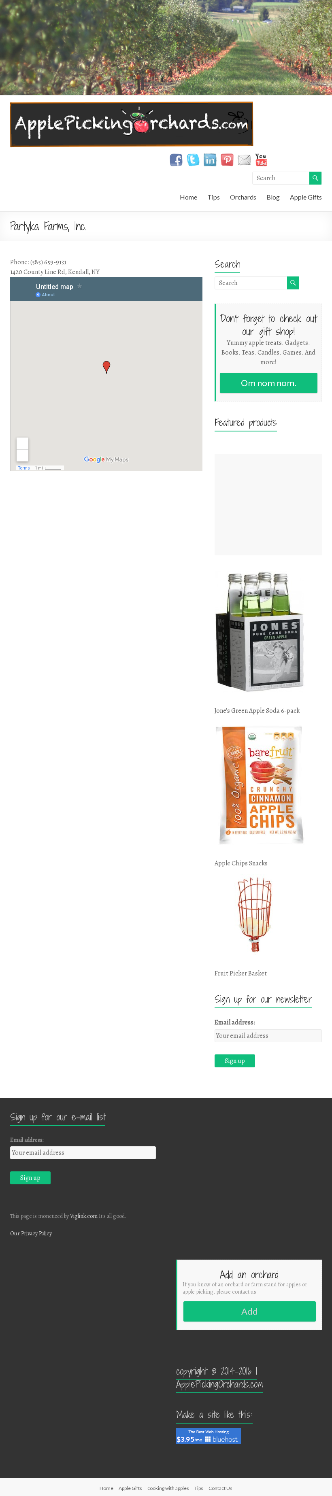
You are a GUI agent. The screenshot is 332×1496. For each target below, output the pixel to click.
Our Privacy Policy (31, 1233)
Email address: (235, 1022)
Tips (213, 197)
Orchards (243, 197)
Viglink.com (84, 1216)
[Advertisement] (268, 504)
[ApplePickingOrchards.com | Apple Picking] (131, 105)
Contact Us (220, 1488)
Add (249, 1311)
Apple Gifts (306, 197)
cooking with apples (168, 1488)
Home (188, 197)
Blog (273, 197)
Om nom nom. (268, 382)
